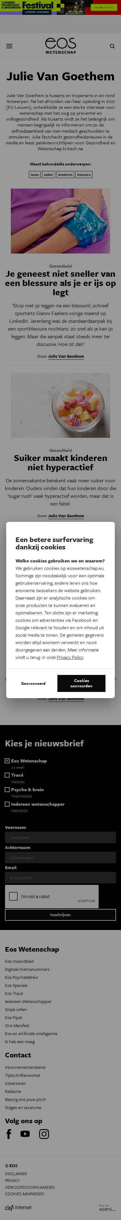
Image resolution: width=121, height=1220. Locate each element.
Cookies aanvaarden (81, 683)
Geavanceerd (33, 683)
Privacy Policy (70, 657)
